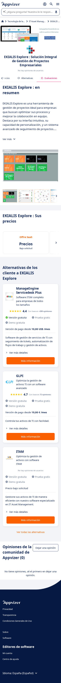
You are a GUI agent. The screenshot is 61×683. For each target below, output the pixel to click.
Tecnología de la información (16, 21)
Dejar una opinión (45, 547)
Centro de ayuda (11, 659)
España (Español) (23, 673)
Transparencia (9, 614)
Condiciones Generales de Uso (17, 620)
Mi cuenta (7, 653)
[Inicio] (2, 21)
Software (7, 637)
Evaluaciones (51, 78)
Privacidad (8, 609)
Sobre (5, 632)
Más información (30, 360)
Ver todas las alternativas (31, 532)
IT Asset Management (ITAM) (37, 21)
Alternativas (27, 78)
